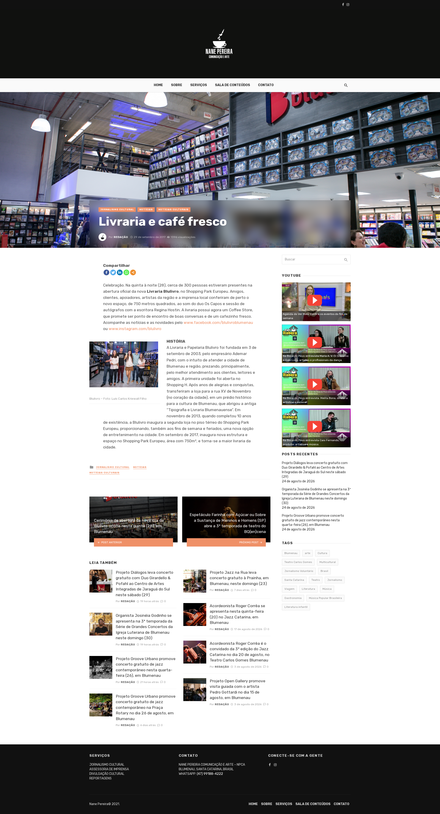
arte (307, 553)
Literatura (308, 588)
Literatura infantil (296, 607)
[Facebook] (106, 272)
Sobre (176, 85)
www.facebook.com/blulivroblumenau (218, 322)
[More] (133, 272)
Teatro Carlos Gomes (298, 562)
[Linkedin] (120, 272)
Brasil (324, 571)
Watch (314, 300)
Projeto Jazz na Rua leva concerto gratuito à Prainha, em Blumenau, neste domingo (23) (239, 578)
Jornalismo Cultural (117, 209)
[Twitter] (113, 272)
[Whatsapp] (126, 272)
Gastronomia (293, 598)
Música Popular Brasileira (325, 598)
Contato (266, 85)
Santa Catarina (294, 580)
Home (158, 85)
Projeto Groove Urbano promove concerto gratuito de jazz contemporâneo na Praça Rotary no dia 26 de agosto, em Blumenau (146, 707)
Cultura (322, 553)
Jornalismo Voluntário (298, 571)
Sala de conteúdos (232, 85)
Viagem (289, 588)
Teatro (315, 580)
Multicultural (327, 562)
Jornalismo (334, 580)
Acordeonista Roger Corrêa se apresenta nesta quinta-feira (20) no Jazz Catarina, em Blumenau (237, 614)
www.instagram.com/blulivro (135, 328)
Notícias (146, 209)
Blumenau (290, 553)
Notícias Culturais (173, 209)
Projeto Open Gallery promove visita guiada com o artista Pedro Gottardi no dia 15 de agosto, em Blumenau (237, 689)
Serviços (198, 85)
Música (327, 588)
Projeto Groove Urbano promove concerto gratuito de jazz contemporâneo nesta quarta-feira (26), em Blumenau (146, 667)
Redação (121, 237)
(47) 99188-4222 (210, 774)
